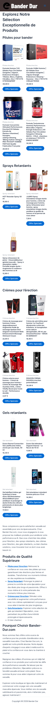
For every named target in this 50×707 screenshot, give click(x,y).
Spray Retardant (15, 581)
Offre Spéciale (11, 89)
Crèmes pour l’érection (18, 596)
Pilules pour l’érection (17, 566)
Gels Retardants (15, 608)
